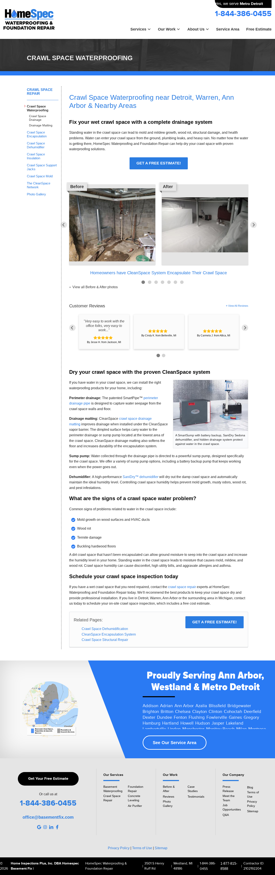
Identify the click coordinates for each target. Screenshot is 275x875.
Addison (150, 705)
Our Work (167, 29)
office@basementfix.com (48, 817)
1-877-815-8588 (228, 866)
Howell (187, 723)
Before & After (169, 789)
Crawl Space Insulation (36, 156)
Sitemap (252, 811)
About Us (196, 29)
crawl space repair (182, 587)
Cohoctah (233, 711)
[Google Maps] (39, 827)
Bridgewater (239, 705)
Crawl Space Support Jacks (42, 167)
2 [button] (149, 282)
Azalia (201, 705)
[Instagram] (45, 827)
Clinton (215, 711)
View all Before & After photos (95, 287)
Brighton (151, 711)
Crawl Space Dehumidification (105, 629)
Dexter (149, 717)
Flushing (197, 717)
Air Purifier (135, 806)
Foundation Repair (135, 789)
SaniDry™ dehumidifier (140, 477)
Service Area (227, 29)
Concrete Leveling (134, 798)
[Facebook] (57, 827)
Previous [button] (64, 225)
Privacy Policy (252, 804)
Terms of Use (253, 794)
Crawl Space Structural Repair (105, 640)
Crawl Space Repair (40, 91)
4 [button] (162, 282)
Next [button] (253, 225)
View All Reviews (238, 305)
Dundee (164, 717)
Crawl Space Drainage (37, 117)
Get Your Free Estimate (48, 778)
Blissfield (217, 705)
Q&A (226, 815)
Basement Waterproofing (112, 789)
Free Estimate (259, 29)
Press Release (228, 789)
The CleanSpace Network (38, 185)
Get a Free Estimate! (214, 622)
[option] (158, 230)
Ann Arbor (184, 705)
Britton (167, 711)
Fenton (180, 717)
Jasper (218, 723)
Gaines (235, 717)
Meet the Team (229, 798)
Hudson (202, 723)
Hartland (170, 723)
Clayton (199, 711)
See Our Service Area (174, 742)
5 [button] (169, 282)
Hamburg (151, 723)
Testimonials (196, 796)
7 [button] (182, 282)
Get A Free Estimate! (158, 163)
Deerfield (252, 711)
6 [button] (175, 282)
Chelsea (183, 711)
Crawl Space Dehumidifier (36, 145)
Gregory (251, 717)
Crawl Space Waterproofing (37, 108)
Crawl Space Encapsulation (37, 134)
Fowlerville (216, 717)
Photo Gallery (36, 194)
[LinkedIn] (51, 827)
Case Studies (193, 789)
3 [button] (156, 282)
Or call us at (48, 794)
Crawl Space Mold (40, 176)
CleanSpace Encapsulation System (109, 634)
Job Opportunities (232, 807)
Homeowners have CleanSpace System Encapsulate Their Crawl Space (158, 272)
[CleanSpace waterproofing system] (210, 405)
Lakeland (234, 723)
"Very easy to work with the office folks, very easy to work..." (104, 325)
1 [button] (143, 282)
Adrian (166, 705)
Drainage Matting (40, 125)
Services (138, 29)
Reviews (168, 796)
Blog (250, 787)
